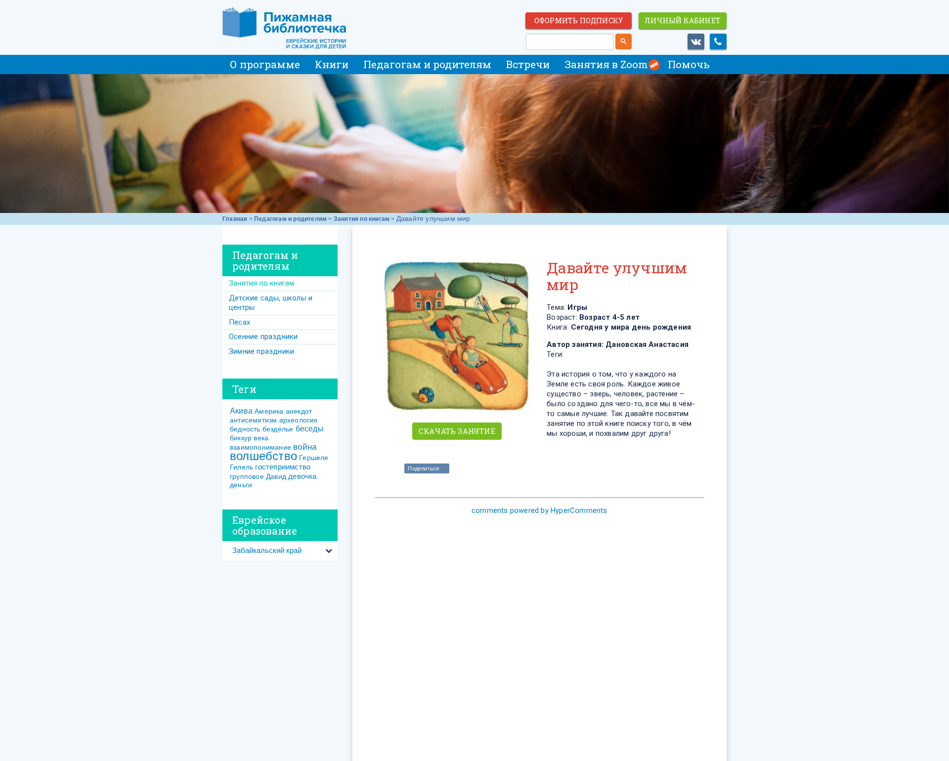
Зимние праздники (261, 351)
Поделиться (423, 468)
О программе (265, 64)
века (261, 438)
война (304, 447)
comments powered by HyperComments (539, 510)
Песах (239, 322)
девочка (302, 476)
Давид (276, 476)
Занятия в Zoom (606, 64)
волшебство (263, 456)
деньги (241, 485)
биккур (241, 438)
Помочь (689, 64)
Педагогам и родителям (427, 64)
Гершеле (313, 458)
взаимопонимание (260, 447)
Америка (269, 411)
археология (298, 420)
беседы (310, 428)
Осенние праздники (263, 336)
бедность (245, 429)
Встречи (528, 64)
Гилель (241, 467)
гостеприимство (282, 467)
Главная (234, 218)
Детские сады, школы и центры (270, 303)
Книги (331, 64)
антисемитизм (253, 420)
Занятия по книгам (361, 218)
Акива (241, 411)
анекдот (299, 411)
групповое (247, 476)
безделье (278, 429)
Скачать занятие (457, 431)
